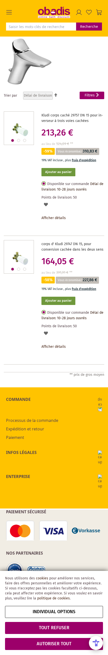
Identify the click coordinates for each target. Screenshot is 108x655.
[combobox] (41, 27)
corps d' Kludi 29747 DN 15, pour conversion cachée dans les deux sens (72, 246)
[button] (22, 12)
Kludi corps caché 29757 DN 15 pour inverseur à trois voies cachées (72, 118)
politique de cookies (53, 598)
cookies (42, 578)
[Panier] (99, 12)
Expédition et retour (25, 429)
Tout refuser (54, 627)
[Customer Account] (79, 12)
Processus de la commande (32, 420)
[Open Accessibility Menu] (96, 643)
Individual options (54, 611)
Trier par (10, 95)
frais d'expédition (84, 160)
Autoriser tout (54, 643)
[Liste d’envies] (89, 12)
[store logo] (54, 12)
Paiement (15, 437)
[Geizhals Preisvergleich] (36, 570)
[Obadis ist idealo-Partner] (15, 570)
